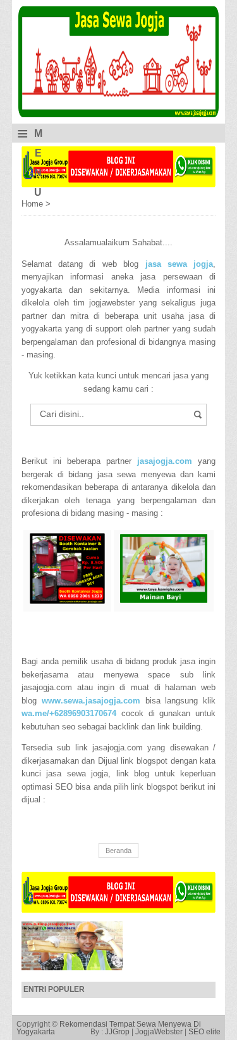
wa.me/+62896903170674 (68, 713)
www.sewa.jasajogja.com (91, 700)
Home (33, 204)
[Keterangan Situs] (118, 184)
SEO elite (204, 1032)
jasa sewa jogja (179, 264)
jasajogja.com (164, 461)
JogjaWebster (159, 1032)
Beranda (118, 850)
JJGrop (117, 1032)
